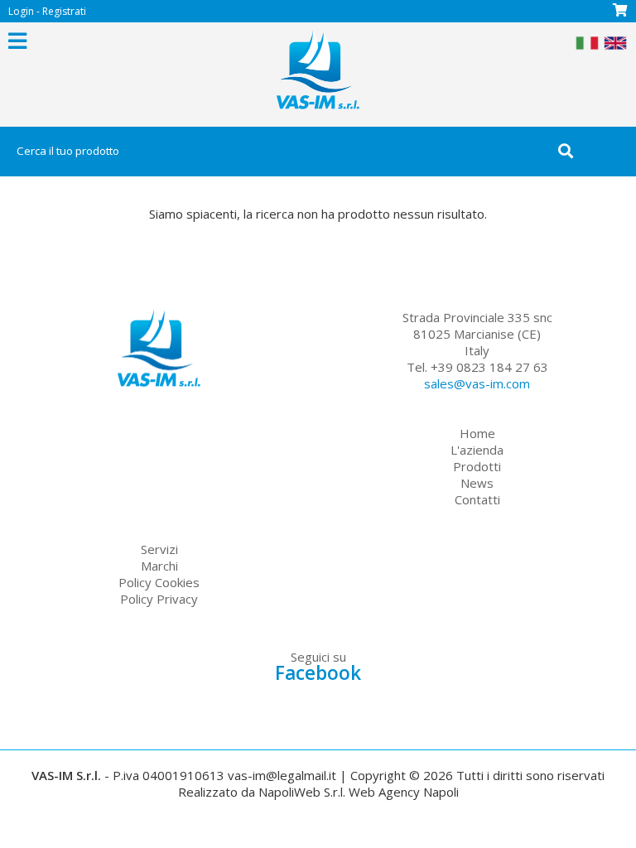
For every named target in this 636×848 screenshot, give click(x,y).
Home (477, 433)
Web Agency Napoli (404, 791)
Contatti (477, 499)
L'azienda (477, 449)
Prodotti (477, 466)
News (477, 483)
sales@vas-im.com (477, 383)
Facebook (318, 673)
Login (21, 11)
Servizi (159, 549)
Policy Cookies (159, 582)
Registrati (64, 11)
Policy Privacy (159, 598)
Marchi (159, 565)
